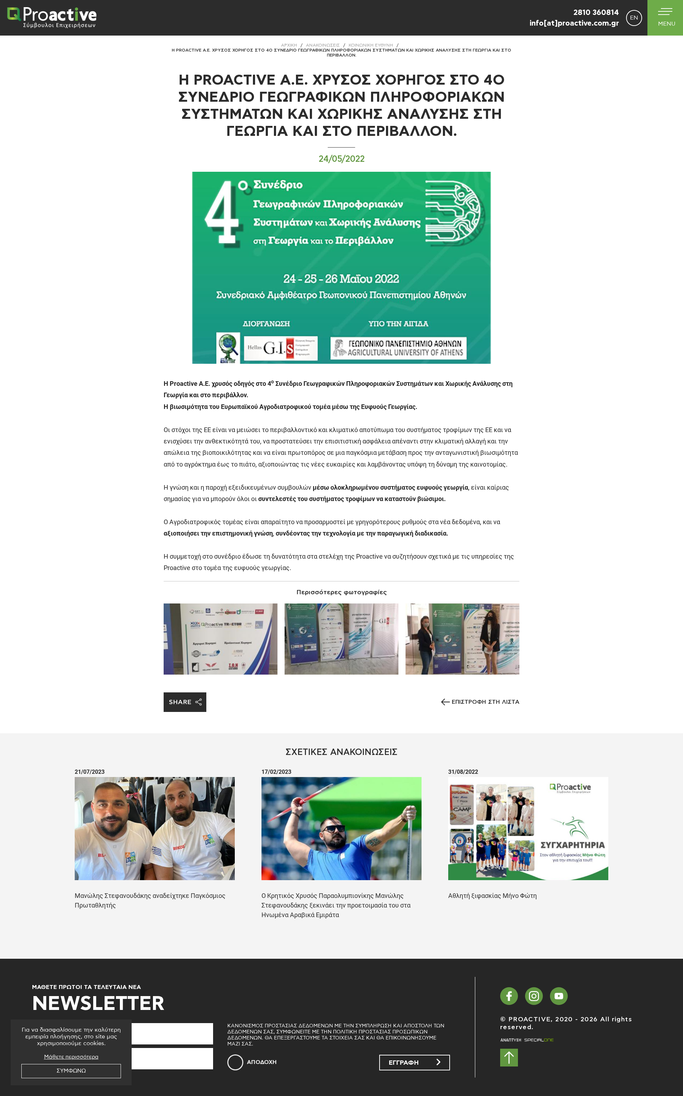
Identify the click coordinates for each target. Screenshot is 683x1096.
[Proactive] (50, 17)
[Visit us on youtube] (559, 996)
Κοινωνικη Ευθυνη (371, 45)
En (634, 18)
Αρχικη (289, 45)
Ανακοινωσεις (323, 45)
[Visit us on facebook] (509, 996)
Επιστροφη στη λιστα (485, 702)
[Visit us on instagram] (534, 996)
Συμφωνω (71, 1071)
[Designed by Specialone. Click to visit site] (527, 1040)
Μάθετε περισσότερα (71, 1057)
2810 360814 (596, 12)
